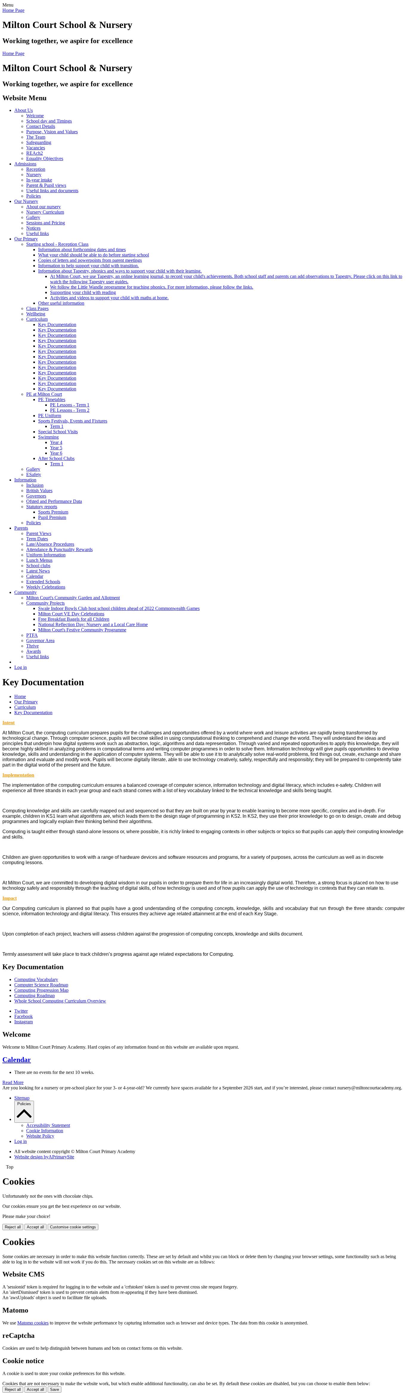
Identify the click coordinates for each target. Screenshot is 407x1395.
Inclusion (35, 485)
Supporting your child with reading (83, 292)
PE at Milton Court (44, 394)
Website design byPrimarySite (44, 1156)
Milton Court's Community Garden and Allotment (73, 597)
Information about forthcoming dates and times (82, 249)
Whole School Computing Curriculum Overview (60, 1000)
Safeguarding (38, 142)
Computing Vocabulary (36, 979)
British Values (39, 490)
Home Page (13, 10)
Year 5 (56, 447)
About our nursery (43, 206)
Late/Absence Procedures (50, 544)
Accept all (35, 1227)
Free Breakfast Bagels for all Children (73, 619)
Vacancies (35, 147)
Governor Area (40, 640)
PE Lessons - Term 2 (69, 410)
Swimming (48, 437)
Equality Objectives (44, 158)
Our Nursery (26, 201)
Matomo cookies (33, 1322)
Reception (35, 169)
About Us (23, 110)
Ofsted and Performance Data (54, 501)
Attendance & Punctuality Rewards (59, 549)
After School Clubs (56, 458)
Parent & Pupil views (46, 185)
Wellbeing (35, 313)
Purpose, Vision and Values (52, 131)
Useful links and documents (52, 190)
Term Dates (37, 538)
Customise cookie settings (73, 1227)
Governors (36, 495)
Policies (33, 195)
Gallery (33, 217)
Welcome (35, 115)
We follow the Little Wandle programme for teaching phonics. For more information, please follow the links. (151, 287)
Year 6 (56, 453)
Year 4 (56, 442)
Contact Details (40, 126)
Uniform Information (46, 554)
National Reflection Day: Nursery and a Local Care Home (93, 624)
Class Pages (37, 308)
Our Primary (26, 238)
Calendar (34, 576)
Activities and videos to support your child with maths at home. (109, 297)
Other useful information (61, 303)
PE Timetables (51, 399)
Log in (20, 667)
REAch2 (34, 153)
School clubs (38, 565)
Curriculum (37, 319)
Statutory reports (41, 506)
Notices (33, 228)
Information (25, 479)
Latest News (38, 570)
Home (20, 696)
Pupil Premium (52, 517)
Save (54, 1389)
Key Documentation (57, 324)
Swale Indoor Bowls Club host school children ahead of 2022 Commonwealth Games (119, 608)
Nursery (33, 174)
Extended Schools (43, 581)
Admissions (25, 163)
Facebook (23, 1016)
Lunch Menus (39, 560)
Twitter (21, 1011)
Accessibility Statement (48, 1125)
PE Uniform (49, 415)
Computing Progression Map (41, 990)
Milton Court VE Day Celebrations (71, 613)
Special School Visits (58, 431)
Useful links (37, 233)
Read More (13, 1082)
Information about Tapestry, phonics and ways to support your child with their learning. (120, 270)
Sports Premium (53, 511)
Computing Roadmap (34, 995)
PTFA (32, 635)
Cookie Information (44, 1130)
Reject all (13, 1227)
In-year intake (39, 179)
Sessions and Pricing (45, 222)
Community (25, 592)
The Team (35, 137)
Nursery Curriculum (45, 212)
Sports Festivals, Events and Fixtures (72, 420)
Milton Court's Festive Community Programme (82, 629)
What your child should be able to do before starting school (93, 254)
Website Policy (40, 1135)
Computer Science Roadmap (41, 984)
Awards (33, 651)
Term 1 (56, 426)
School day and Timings (49, 120)
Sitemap (21, 1097)
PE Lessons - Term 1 (69, 404)
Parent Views (38, 533)
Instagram (23, 1021)
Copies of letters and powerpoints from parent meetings (90, 260)
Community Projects (45, 603)
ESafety (33, 474)
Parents (21, 528)
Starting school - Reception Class (57, 244)
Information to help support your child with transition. (88, 265)
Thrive (32, 645)
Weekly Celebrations (45, 586)
